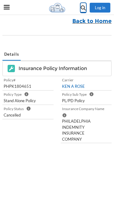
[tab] (11, 55)
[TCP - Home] (57, 8)
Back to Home (92, 21)
